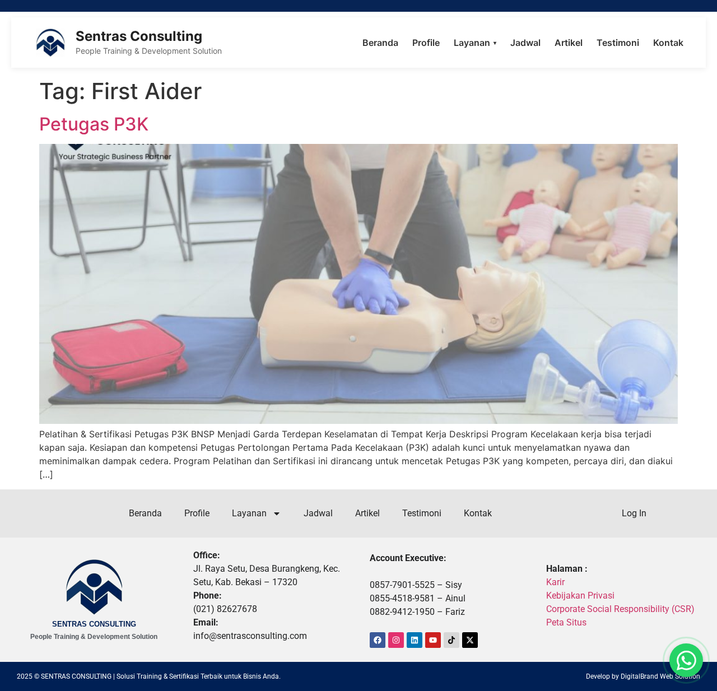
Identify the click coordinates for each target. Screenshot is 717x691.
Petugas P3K (93, 124)
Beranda (380, 42)
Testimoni (618, 42)
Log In (634, 513)
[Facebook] (377, 640)
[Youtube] (433, 640)
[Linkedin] (414, 640)
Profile (426, 42)
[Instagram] (396, 640)
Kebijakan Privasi (580, 595)
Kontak (668, 42)
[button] (686, 660)
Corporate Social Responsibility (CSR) (620, 609)
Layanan (475, 42)
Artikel (569, 42)
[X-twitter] (470, 640)
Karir (555, 582)
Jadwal (525, 42)
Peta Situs (566, 622)
